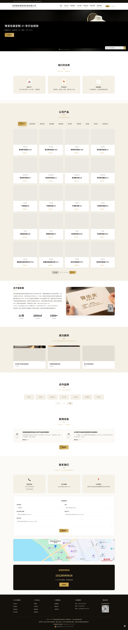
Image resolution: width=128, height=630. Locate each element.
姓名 (66, 504)
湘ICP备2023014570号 (69, 624)
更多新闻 (64, 447)
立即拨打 (64, 584)
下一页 (72, 272)
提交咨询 (64, 530)
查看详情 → (25, 153)
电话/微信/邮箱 (20, 511)
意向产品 (67, 511)
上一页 (55, 272)
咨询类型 (19, 504)
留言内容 (19, 518)
